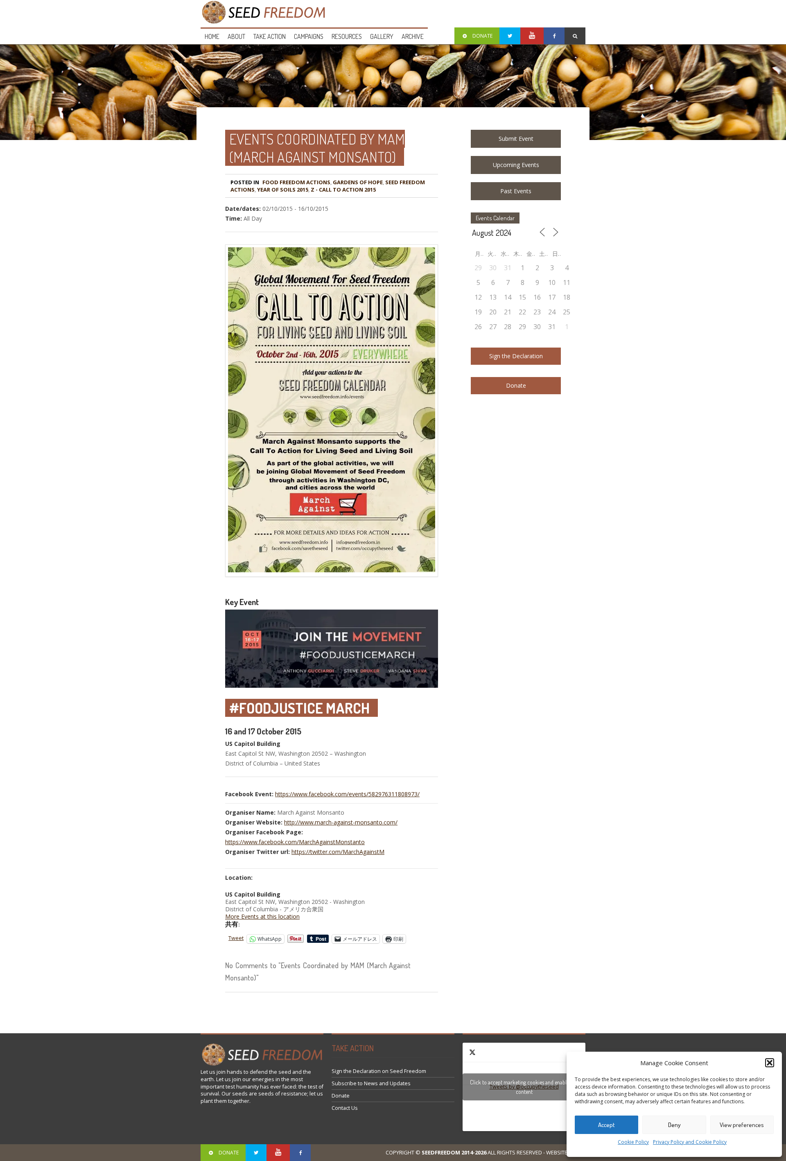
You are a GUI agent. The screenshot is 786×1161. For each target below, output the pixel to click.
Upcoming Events (516, 165)
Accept (606, 1125)
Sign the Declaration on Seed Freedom (379, 1071)
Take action (269, 36)
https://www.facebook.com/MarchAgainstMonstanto (295, 842)
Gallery (381, 36)
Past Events (515, 191)
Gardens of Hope (358, 182)
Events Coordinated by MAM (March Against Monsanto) (317, 148)
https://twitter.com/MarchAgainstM (337, 852)
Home (212, 36)
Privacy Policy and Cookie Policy (690, 1141)
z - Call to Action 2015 (343, 189)
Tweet (236, 938)
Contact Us (345, 1108)
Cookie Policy (633, 1141)
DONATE (482, 35)
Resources (347, 36)
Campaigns (308, 36)
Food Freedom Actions (296, 182)
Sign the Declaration (516, 356)
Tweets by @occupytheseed (524, 1087)
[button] (770, 1063)
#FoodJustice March (299, 708)
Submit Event (516, 138)
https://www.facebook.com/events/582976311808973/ (347, 794)
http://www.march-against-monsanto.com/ (341, 822)
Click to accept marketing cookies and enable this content (524, 1087)
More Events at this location (262, 916)
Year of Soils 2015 (282, 189)
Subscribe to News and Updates (371, 1083)
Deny (674, 1125)
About (236, 36)
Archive (413, 36)
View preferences (742, 1125)
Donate (516, 385)
